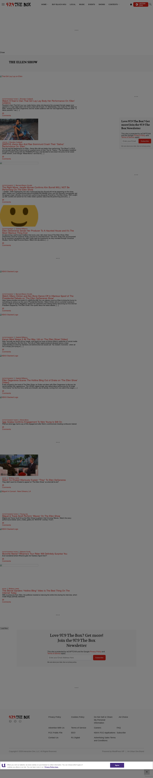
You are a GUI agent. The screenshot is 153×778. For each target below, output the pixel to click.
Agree (117, 765)
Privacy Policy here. (51, 767)
